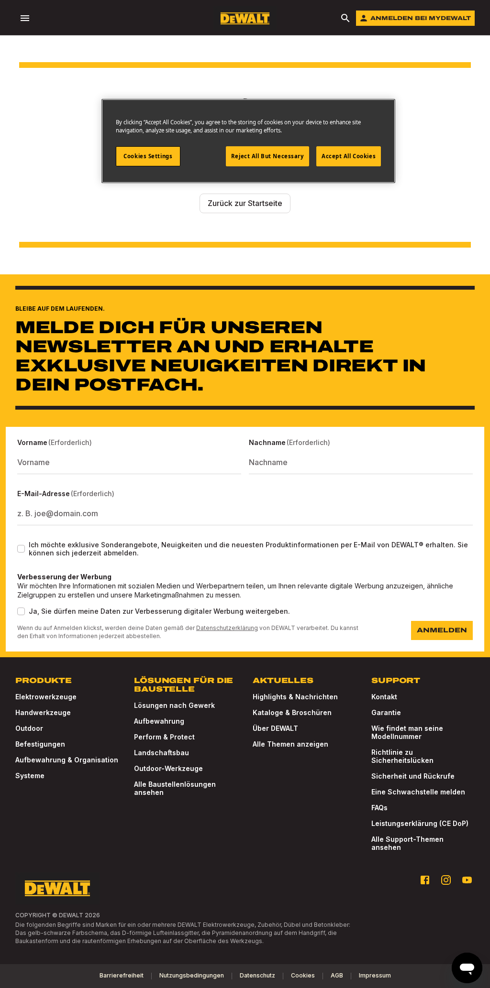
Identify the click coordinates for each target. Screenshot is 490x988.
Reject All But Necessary (267, 156)
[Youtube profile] (467, 880)
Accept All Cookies (349, 156)
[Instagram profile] (446, 880)
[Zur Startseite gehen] (245, 18)
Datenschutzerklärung (227, 627)
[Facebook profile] (425, 880)
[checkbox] (21, 549)
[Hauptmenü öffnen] (24, 18)
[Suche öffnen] (345, 18)
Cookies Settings (147, 156)
